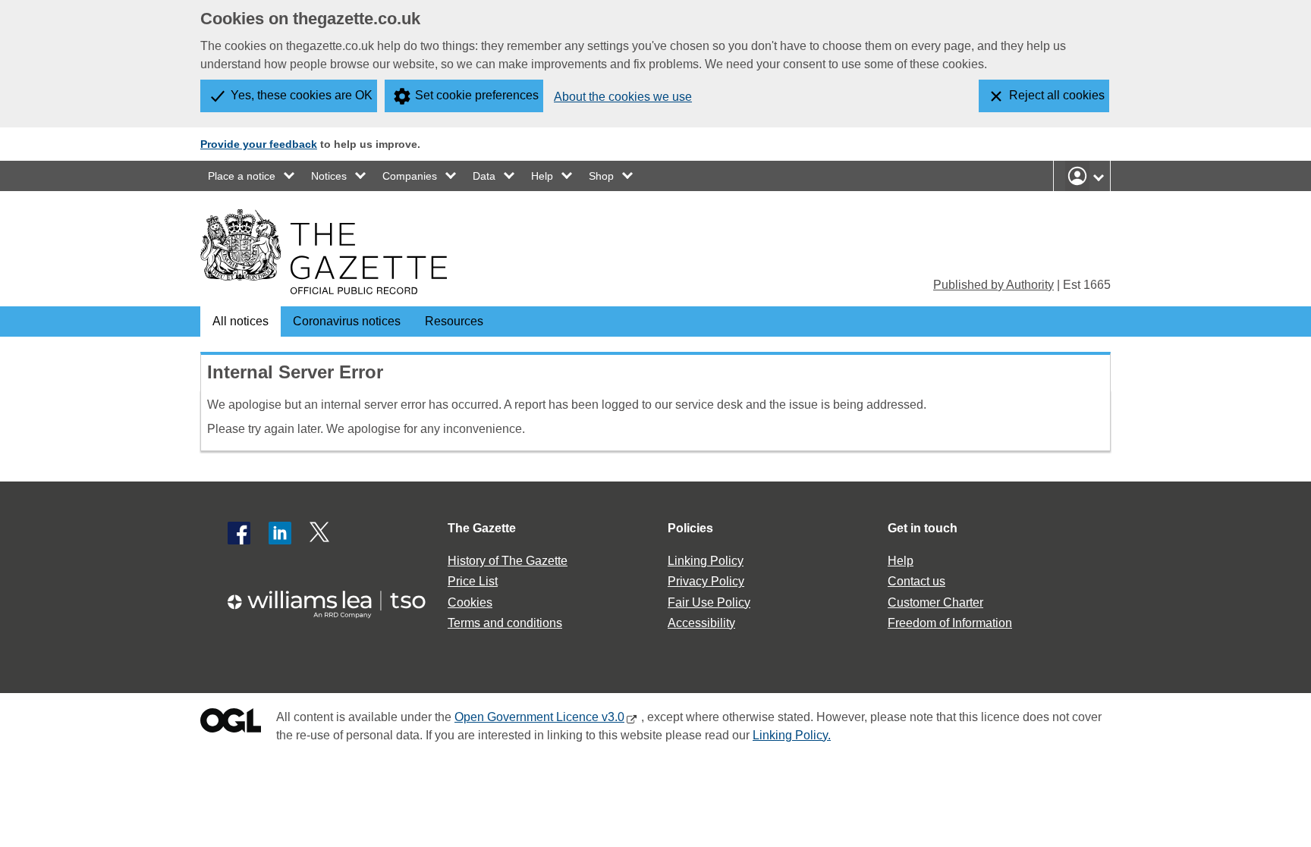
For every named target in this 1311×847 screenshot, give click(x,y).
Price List (473, 581)
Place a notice (241, 176)
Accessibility (701, 622)
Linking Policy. (792, 735)
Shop (601, 176)
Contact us (916, 581)
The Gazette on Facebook (239, 533)
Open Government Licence (230, 723)
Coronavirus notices (347, 321)
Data (484, 176)
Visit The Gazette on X (321, 533)
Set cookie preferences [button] (477, 95)
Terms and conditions (505, 622)
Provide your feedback (258, 144)
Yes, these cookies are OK (302, 95)
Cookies (470, 602)
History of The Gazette (507, 560)
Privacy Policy (706, 581)
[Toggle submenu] (290, 176)
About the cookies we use (623, 96)
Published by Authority (993, 284)
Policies (690, 528)
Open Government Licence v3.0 (539, 717)
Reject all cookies (1057, 95)
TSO (335, 599)
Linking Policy (706, 560)
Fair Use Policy (709, 602)
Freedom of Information (950, 622)
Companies (409, 176)
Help (542, 176)
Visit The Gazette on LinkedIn (280, 533)
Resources (454, 321)
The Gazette (482, 528)
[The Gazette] (323, 251)
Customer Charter (935, 602)
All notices (240, 321)
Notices (329, 176)
